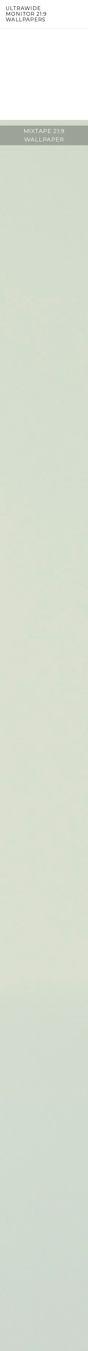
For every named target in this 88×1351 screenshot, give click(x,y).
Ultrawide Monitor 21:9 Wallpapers (26, 14)
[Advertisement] (44, 74)
